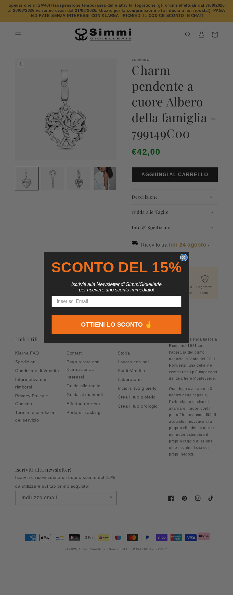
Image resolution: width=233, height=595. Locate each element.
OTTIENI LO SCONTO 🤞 (116, 324)
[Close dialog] (184, 257)
